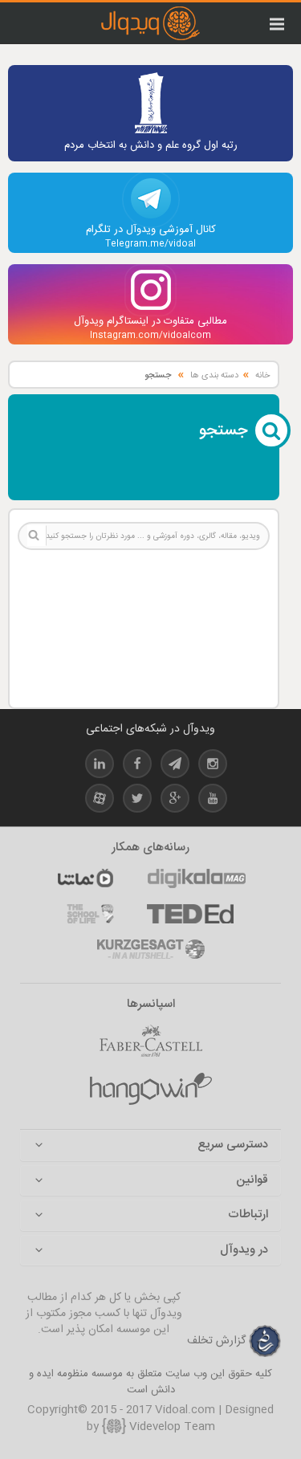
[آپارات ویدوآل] (99, 801)
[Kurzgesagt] (150, 949)
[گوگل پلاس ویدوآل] (175, 801)
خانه (262, 376)
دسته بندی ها (214, 376)
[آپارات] (85, 878)
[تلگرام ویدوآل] (175, 766)
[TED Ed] (190, 913)
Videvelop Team (170, 1427)
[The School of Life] (90, 913)
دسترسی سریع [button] (232, 1145)
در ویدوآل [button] (244, 1250)
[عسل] (151, 1089)
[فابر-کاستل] (151, 1041)
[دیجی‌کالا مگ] (196, 878)
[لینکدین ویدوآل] (99, 766)
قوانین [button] (252, 1181)
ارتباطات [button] (248, 1215)
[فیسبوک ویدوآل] (137, 766)
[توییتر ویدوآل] (137, 801)
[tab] (150, 1145)
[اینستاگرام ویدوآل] (213, 766)
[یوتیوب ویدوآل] (213, 801)
